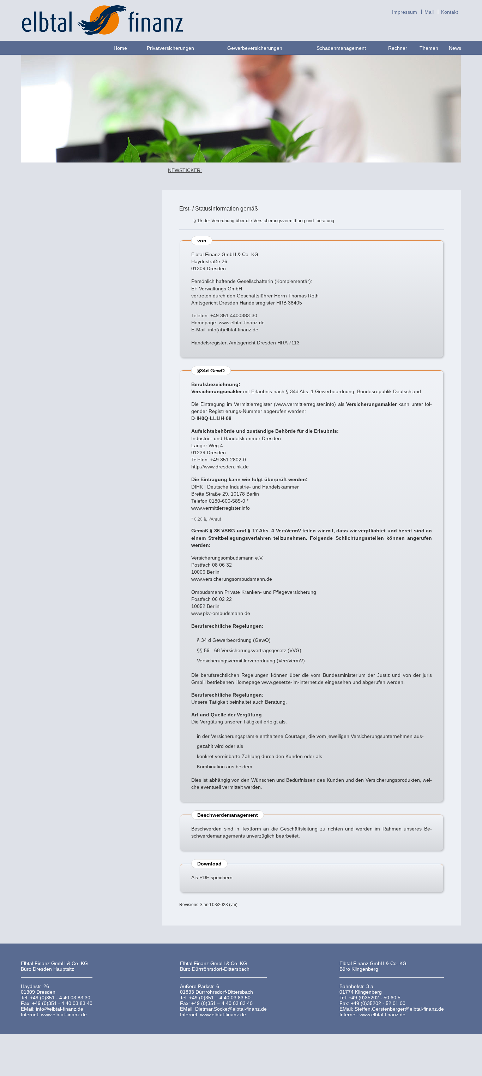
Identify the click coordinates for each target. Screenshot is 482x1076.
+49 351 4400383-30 (233, 315)
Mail (429, 12)
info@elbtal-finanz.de (59, 1009)
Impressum (404, 12)
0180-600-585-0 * (228, 501)
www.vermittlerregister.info (305, 404)
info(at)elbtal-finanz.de (233, 329)
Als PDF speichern (212, 877)
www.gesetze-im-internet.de (292, 682)
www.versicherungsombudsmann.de (231, 579)
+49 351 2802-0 (228, 459)
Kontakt (449, 12)
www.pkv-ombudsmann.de (220, 613)
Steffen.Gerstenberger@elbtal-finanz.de (399, 1009)
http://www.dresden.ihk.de (220, 466)
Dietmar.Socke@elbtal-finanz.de (231, 1009)
